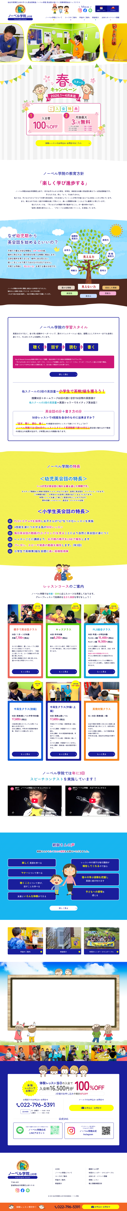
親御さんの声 (94, 1169)
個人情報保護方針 (95, 1183)
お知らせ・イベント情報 (98, 1176)
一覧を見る (63, 1019)
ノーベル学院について (53, 17)
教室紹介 (95, 17)
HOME (57, 1169)
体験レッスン (94, 1180)
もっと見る (25, 671)
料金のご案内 (84, 17)
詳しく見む (63, 374)
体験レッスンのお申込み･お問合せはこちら (63, 143)
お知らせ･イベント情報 (110, 17)
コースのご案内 (71, 17)
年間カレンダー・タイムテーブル (101, 1172)
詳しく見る (63, 908)
